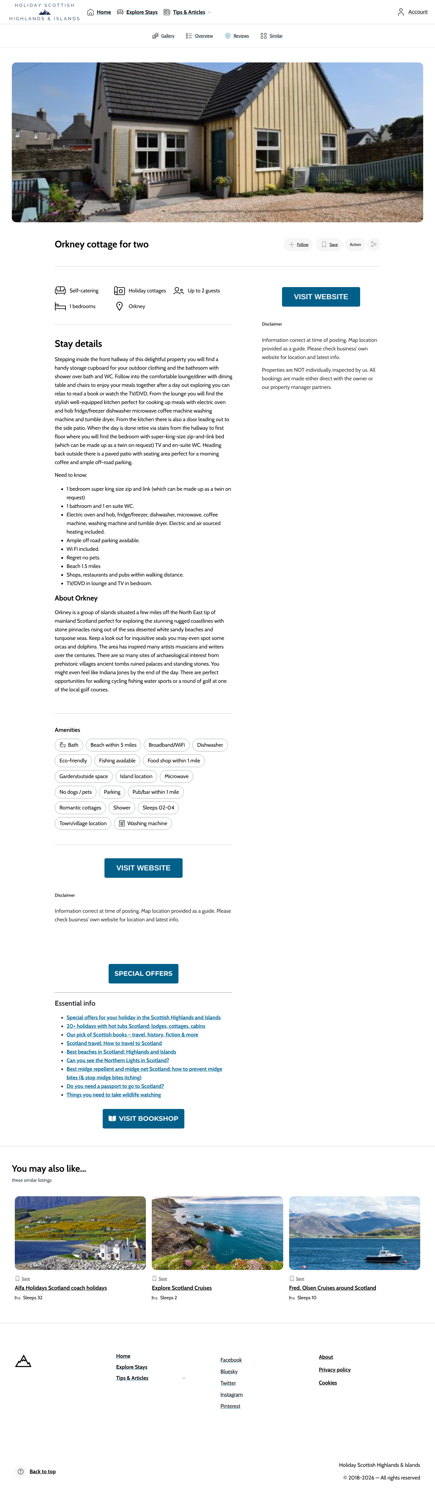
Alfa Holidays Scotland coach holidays (61, 1288)
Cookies (328, 1382)
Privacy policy (335, 1369)
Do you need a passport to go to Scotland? (115, 1086)
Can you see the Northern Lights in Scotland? (118, 1060)
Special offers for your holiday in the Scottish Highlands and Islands (144, 1017)
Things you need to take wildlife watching (114, 1094)
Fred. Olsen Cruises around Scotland (332, 1288)
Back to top (43, 1471)
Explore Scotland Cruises (182, 1288)
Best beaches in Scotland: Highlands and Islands (121, 1052)
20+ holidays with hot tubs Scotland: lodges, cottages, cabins (136, 1026)
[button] (298, 244)
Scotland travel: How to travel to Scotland (114, 1043)
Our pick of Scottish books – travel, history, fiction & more (132, 1034)
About (326, 1357)
